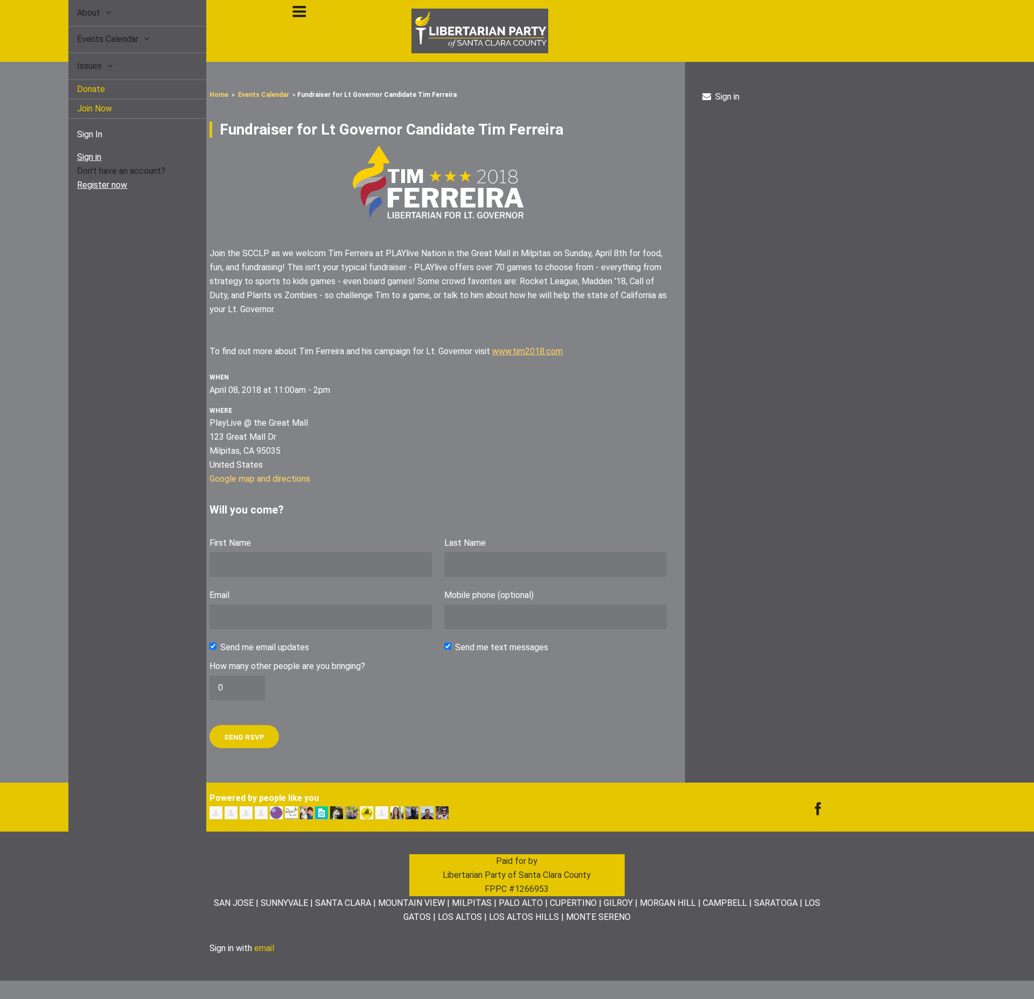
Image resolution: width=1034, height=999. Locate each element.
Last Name (465, 543)
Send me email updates (264, 647)
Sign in (77, 157)
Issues (78, 66)
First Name (230, 543)
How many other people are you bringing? (287, 666)
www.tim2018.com (527, 351)
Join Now (82, 108)
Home (218, 95)
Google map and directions (259, 479)
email (264, 948)
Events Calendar (96, 39)
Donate (79, 89)
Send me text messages (501, 647)
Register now (90, 185)
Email (219, 595)
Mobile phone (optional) (489, 595)
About (77, 13)
